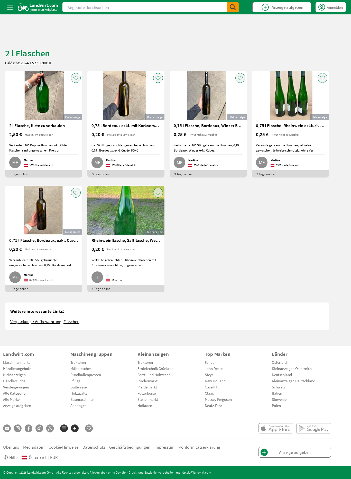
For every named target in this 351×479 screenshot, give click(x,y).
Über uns (11, 447)
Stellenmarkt (147, 399)
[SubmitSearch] (233, 7)
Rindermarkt (147, 380)
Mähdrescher (80, 368)
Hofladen (144, 405)
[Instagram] (18, 428)
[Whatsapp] (50, 428)
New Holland (215, 380)
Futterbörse (146, 393)
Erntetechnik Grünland (155, 368)
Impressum (164, 447)
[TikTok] (39, 428)
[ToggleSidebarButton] (10, 7)
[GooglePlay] (313, 428)
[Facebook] (28, 428)
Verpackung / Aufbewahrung (35, 321)
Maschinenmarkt (16, 362)
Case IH (211, 386)
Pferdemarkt (147, 386)
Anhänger (78, 405)
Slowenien (280, 399)
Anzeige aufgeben (17, 405)
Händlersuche (14, 380)
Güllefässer (79, 386)
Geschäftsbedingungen (129, 447)
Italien (277, 393)
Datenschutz (93, 447)
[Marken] (75, 428)
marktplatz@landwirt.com (193, 472)
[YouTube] (7, 428)
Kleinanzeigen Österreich (292, 368)
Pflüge (75, 380)
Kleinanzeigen (14, 374)
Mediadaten (33, 447)
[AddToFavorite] (76, 78)
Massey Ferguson (218, 399)
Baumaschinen (82, 399)
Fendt (209, 362)
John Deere (214, 368)
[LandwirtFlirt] (89, 428)
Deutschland (282, 374)
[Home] (37, 7)
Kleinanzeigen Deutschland (293, 380)
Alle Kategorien (15, 393)
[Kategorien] (64, 428)
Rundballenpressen (85, 374)
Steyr (209, 374)
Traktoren (78, 362)
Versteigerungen (16, 386)
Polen (276, 405)
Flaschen (71, 321)
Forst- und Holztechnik (155, 374)
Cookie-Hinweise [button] (63, 447)
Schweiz (278, 386)
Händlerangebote (17, 368)
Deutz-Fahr (213, 405)
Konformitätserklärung (199, 447)
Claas (209, 393)
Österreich (280, 362)
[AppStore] (275, 428)
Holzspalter (79, 393)
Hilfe (13, 457)
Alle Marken (12, 399)
